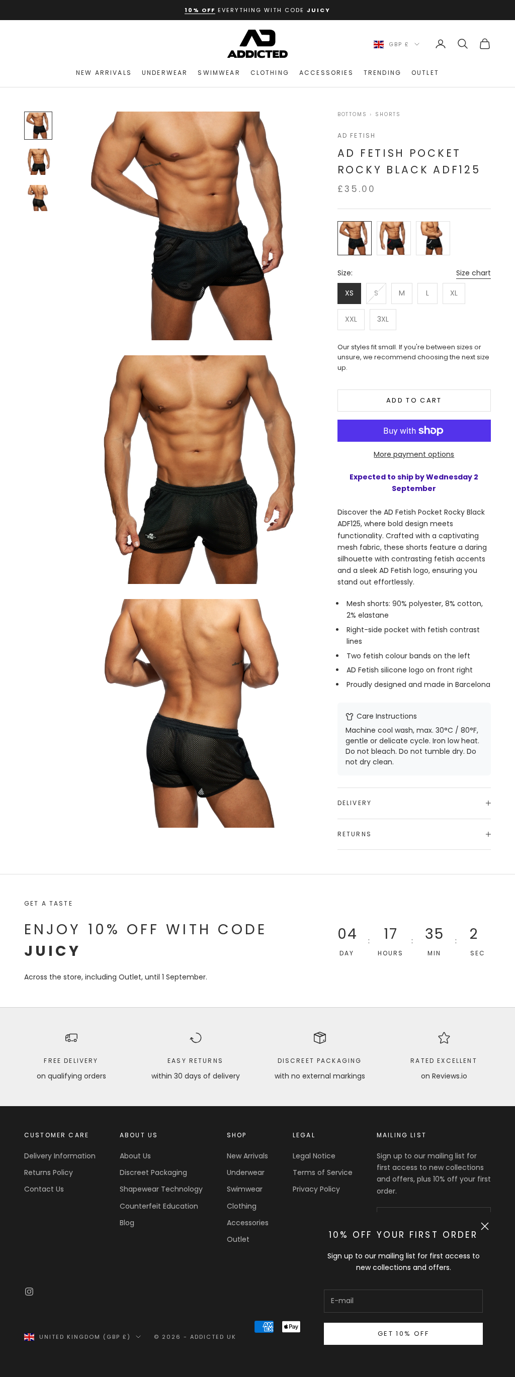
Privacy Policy (316, 1189)
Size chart (473, 273)
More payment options (414, 454)
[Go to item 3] (38, 198)
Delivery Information (60, 1156)
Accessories (326, 72)
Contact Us (44, 1189)
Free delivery (71, 1060)
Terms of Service (323, 1172)
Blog (127, 1223)
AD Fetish (356, 135)
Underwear (165, 72)
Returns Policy (48, 1172)
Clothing (269, 72)
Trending (382, 72)
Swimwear (219, 72)
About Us (135, 1156)
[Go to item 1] (38, 126)
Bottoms (352, 115)
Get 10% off (403, 1333)
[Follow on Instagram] (29, 1292)
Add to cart (414, 400)
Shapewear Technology (161, 1189)
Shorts (388, 115)
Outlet (425, 72)
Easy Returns (195, 1060)
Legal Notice (314, 1156)
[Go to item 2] (38, 162)
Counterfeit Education (159, 1206)
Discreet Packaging (320, 1060)
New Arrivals (104, 72)
